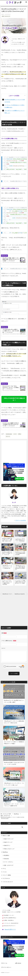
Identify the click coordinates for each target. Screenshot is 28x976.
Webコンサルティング (9, 848)
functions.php (9, 434)
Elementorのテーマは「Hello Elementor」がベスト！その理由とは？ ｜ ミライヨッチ (11, 387)
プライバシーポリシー (6, 967)
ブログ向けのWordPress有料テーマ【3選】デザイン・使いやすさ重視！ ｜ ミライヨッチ (11, 331)
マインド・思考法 (7, 875)
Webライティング (8, 842)
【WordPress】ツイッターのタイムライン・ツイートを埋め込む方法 (7, 567)
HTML (19, 434)
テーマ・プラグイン (8, 862)
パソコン (5, 871)
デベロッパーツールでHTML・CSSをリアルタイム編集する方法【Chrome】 (7, 582)
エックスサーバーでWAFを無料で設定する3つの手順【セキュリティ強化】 (20, 582)
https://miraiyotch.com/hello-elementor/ (11, 390)
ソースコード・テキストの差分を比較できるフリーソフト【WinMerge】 (20, 540)
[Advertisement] (14, 451)
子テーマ (8, 436)
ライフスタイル (6, 878)
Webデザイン (7, 845)
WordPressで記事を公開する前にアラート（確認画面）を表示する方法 (7, 540)
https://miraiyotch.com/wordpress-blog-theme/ (12, 333)
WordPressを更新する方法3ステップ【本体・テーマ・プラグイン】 (7, 553)
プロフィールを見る (20, 520)
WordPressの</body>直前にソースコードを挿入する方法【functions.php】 (21, 594)
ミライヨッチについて (8, 881)
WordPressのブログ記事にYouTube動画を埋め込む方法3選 (20, 553)
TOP (6, 813)
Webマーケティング (8, 838)
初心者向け (6, 855)
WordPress (5, 852)
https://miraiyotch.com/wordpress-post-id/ (11, 262)
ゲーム (4, 868)
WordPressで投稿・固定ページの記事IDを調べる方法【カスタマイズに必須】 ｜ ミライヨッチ (11, 259)
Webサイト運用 (6, 835)
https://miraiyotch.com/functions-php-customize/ (12, 427)
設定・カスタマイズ (6, 16)
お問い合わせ (18, 963)
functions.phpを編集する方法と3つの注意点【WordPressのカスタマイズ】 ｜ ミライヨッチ (11, 424)
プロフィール (4, 963)
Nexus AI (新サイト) (10, 929)
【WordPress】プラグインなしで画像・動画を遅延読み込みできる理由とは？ (20, 567)
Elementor (6, 858)
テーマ (15, 434)
